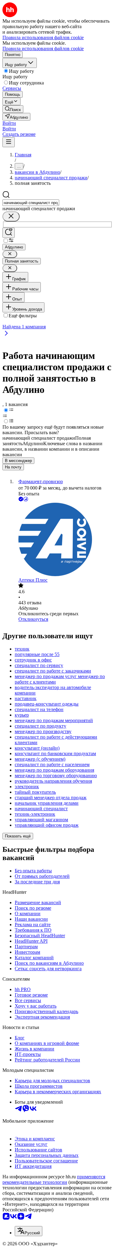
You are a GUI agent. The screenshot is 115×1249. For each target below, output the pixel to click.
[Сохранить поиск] (8, 233)
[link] (12, 109)
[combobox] (30, 202)
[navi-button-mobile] (8, 142)
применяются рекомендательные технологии (53, 1179)
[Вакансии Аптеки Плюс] (63, 540)
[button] (9, 123)
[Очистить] (11, 216)
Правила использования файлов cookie (43, 48)
